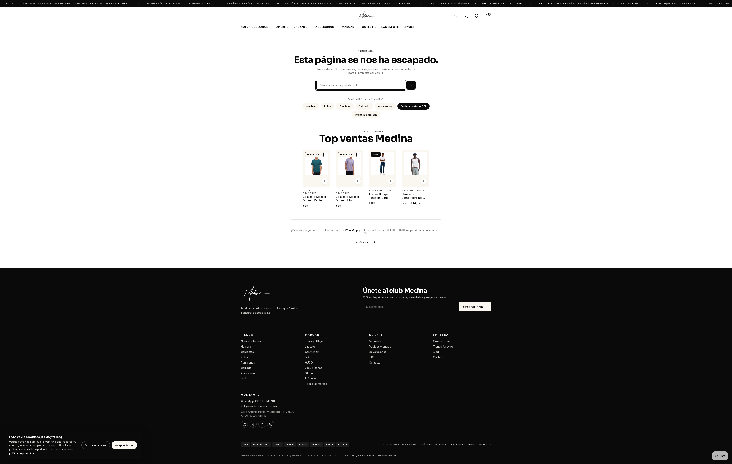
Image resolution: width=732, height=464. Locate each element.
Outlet (369, 27)
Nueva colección (251, 341)
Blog (436, 351)
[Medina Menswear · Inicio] (366, 16)
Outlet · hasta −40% (413, 106)
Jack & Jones (313, 367)
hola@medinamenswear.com (259, 406)
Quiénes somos (443, 341)
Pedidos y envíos (380, 346)
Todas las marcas (366, 114)
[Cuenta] (466, 16)
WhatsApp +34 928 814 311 (258, 401)
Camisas (345, 106)
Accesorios (326, 27)
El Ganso (310, 378)
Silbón (309, 373)
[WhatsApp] (270, 424)
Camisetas (247, 351)
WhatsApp (351, 230)
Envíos (472, 444)
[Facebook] (253, 424)
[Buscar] (456, 16)
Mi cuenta (375, 341)
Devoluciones (377, 351)
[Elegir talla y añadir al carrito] (324, 181)
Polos (327, 106)
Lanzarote (390, 27)
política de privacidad (22, 453)
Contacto (374, 362)
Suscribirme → (475, 306)
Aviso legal (484, 444)
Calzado (302, 27)
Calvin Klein (312, 351)
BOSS (308, 357)
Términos (427, 444)
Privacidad (441, 444)
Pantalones (248, 362)
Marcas (349, 27)
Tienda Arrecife (443, 346)
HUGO (309, 362)
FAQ (371, 357)
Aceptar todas (124, 445)
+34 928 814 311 (392, 455)
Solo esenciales (95, 445)
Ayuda (410, 27)
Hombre (281, 27)
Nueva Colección (254, 27)
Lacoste (310, 346)
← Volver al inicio (366, 242)
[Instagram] (244, 424)
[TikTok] (261, 424)
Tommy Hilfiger (314, 341)
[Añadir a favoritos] (325, 154)
